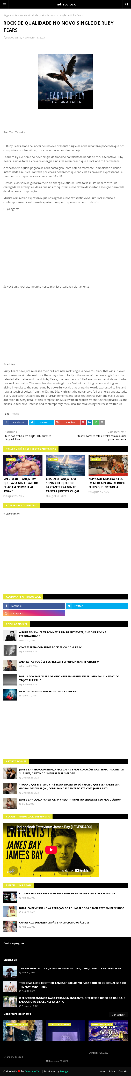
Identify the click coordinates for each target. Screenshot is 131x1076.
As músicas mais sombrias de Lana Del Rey (48, 691)
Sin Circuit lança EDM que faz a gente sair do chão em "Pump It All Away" (20, 485)
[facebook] (34, 606)
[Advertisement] (65, 730)
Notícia (23, 15)
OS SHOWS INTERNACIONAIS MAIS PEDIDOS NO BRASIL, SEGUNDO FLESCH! (22, 1048)
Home (101, 1071)
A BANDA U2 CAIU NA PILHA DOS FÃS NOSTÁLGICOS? (107, 1046)
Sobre (112, 1071)
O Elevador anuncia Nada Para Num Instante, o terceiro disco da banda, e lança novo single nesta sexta (72, 1000)
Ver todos (118, 1014)
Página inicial (10, 15)
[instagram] (34, 613)
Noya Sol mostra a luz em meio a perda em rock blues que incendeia (107, 483)
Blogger (64, 1071)
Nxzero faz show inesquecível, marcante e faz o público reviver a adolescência (65, 1050)
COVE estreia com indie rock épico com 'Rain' (50, 647)
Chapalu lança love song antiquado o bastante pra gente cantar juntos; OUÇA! (62, 485)
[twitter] (97, 606)
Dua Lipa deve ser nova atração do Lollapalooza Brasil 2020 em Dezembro (71, 908)
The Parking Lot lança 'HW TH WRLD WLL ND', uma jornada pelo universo (70, 968)
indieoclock (12, 37)
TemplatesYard (33, 1071)
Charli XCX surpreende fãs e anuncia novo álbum (54, 922)
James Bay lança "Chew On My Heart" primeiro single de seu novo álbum (70, 799)
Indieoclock (65, 4)
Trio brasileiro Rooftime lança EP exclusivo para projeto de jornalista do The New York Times (72, 984)
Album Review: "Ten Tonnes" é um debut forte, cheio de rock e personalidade (62, 634)
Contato (123, 1071)
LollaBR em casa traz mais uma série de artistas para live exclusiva (67, 893)
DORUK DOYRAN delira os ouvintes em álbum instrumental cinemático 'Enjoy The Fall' (69, 678)
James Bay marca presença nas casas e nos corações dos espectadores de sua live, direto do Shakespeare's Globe (71, 771)
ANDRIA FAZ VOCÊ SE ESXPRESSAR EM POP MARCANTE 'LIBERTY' (59, 661)
